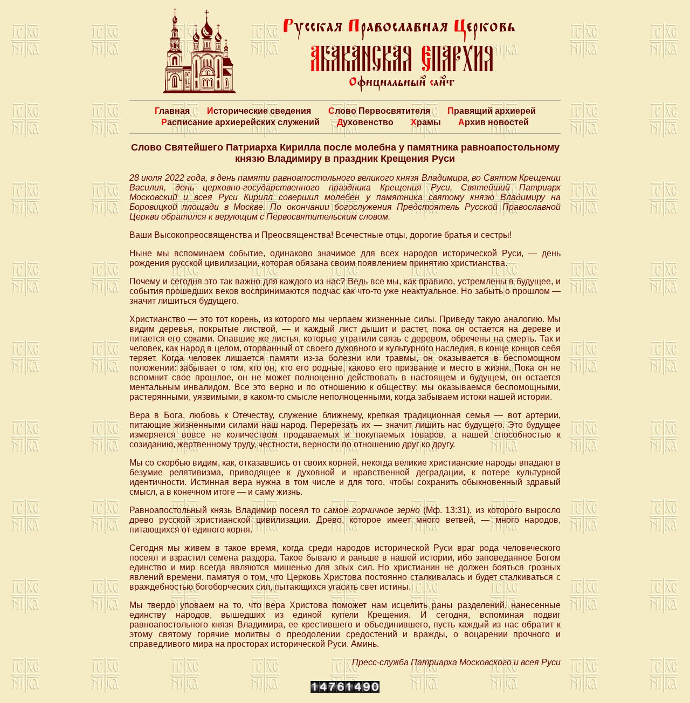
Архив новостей (493, 122)
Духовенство (365, 122)
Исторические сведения (259, 110)
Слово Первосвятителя (379, 110)
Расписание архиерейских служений (240, 122)
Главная (172, 110)
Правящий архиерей (491, 110)
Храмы (426, 122)
